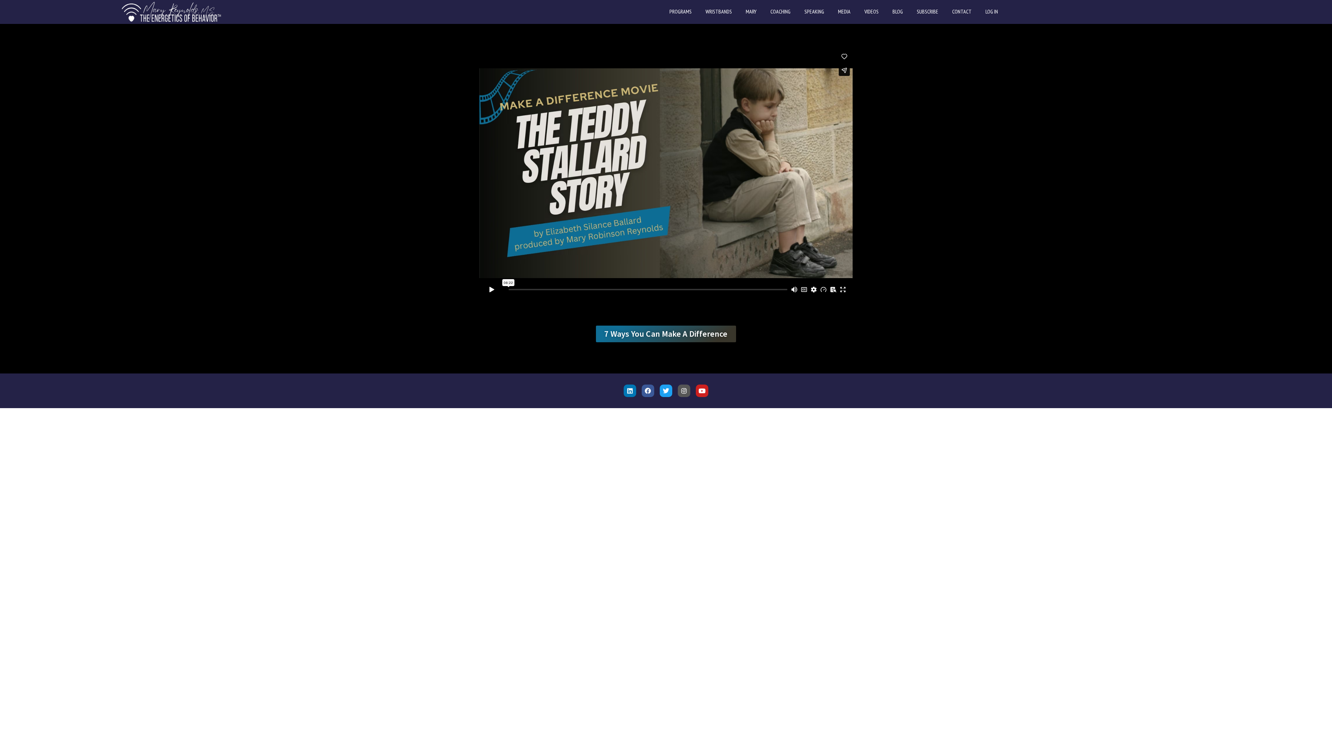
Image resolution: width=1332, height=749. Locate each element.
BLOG (898, 11)
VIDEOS (871, 11)
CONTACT (962, 11)
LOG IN (991, 11)
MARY (751, 11)
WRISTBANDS (719, 11)
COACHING (780, 11)
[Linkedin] (630, 391)
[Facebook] (648, 391)
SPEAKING (814, 11)
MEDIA (844, 11)
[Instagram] (684, 391)
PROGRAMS (680, 11)
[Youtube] (702, 391)
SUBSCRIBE (927, 11)
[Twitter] (666, 391)
